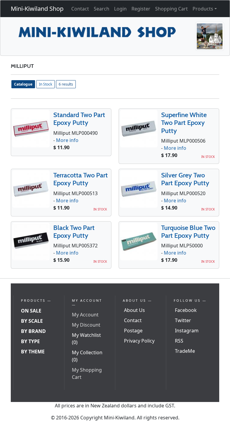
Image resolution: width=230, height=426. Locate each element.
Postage (133, 330)
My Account (85, 314)
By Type (30, 341)
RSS (179, 340)
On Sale (31, 310)
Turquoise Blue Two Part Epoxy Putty (188, 232)
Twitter (183, 320)
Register (140, 8)
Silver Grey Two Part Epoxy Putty (185, 179)
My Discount (86, 325)
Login (120, 8)
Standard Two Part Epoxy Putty (79, 119)
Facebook (186, 310)
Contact (80, 8)
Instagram (187, 330)
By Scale (32, 321)
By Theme (33, 351)
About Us (134, 310)
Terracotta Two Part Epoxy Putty (80, 179)
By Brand (33, 331)
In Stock (45, 84)
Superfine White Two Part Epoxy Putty (184, 123)
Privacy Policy (139, 340)
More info (67, 140)
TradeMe (185, 351)
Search (101, 8)
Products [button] (203, 8)
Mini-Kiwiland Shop (37, 9)
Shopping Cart (171, 8)
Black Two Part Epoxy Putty (74, 232)
